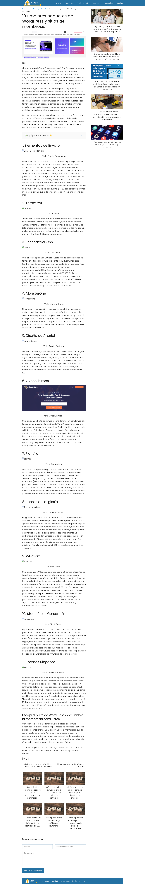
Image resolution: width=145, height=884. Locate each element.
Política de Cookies (67, 881)
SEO (57, 3)
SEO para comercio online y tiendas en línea (70, 765)
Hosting (120, 3)
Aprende (95, 3)
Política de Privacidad (49, 881)
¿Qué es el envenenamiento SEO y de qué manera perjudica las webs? (38, 765)
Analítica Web (82, 3)
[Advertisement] (107, 186)
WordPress (69, 3)
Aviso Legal (80, 881)
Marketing (109, 3)
